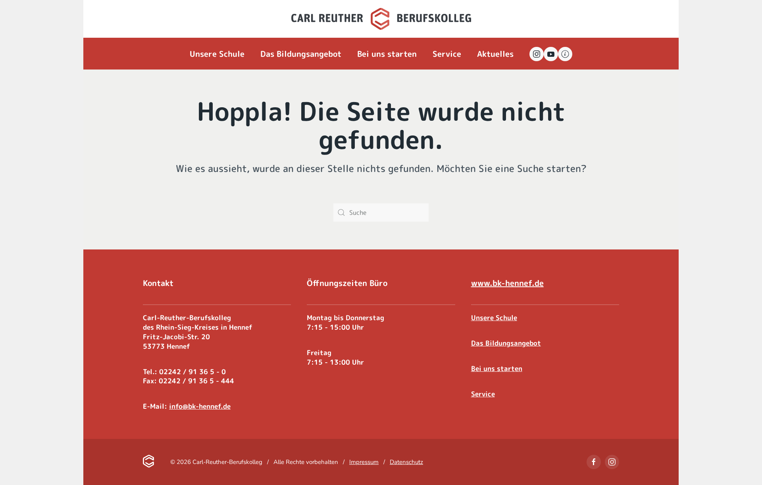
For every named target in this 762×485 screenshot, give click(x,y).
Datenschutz (406, 462)
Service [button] (447, 53)
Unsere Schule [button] (217, 53)
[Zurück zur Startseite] (381, 19)
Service (483, 393)
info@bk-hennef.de (200, 406)
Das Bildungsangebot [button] (300, 53)
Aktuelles (495, 53)
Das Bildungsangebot (506, 343)
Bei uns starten (387, 53)
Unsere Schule (494, 317)
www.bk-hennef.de (507, 282)
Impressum (364, 462)
